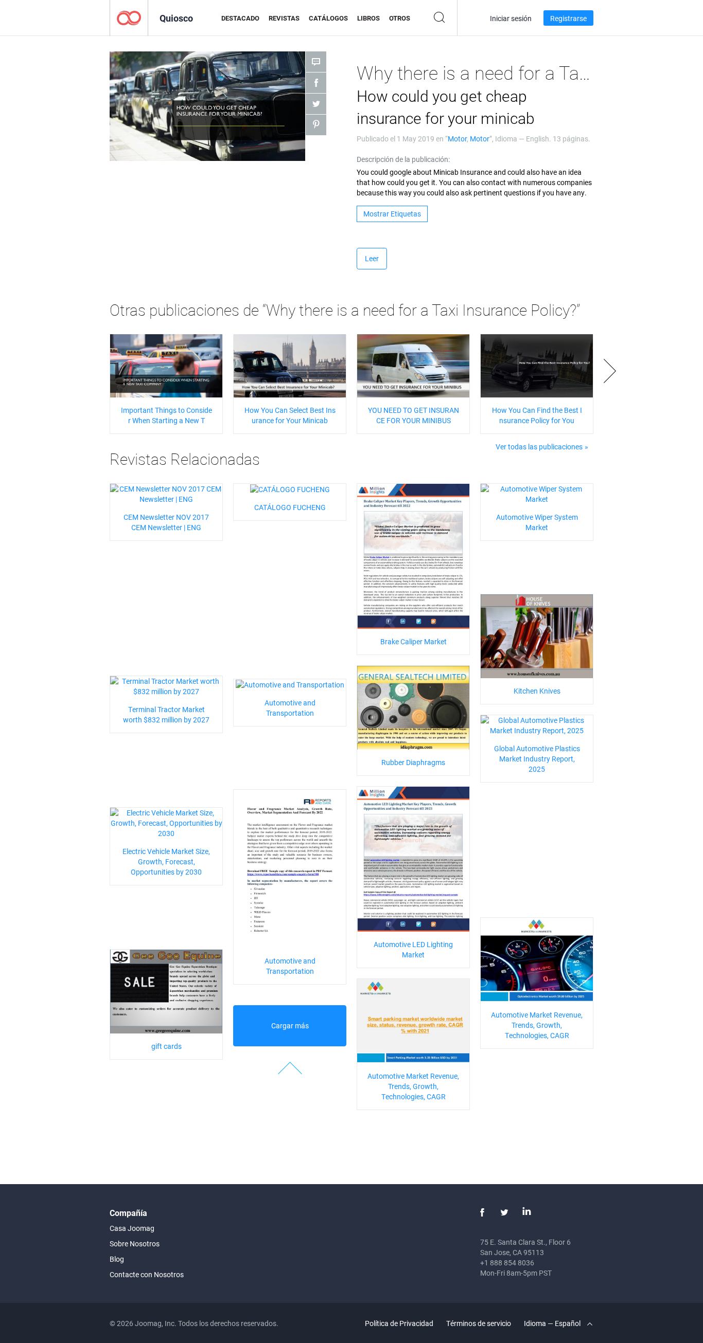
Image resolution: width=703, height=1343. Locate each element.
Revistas (284, 18)
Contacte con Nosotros (147, 1274)
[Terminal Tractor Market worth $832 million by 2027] (166, 685)
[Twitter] (504, 1212)
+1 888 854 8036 (507, 1262)
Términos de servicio (478, 1323)
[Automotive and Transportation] (290, 684)
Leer (372, 258)
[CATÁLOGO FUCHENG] (290, 489)
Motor (457, 138)
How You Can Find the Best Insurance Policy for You (537, 415)
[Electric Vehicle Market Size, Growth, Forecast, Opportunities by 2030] (166, 822)
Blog (117, 1259)
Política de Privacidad (399, 1323)
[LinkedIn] (526, 1212)
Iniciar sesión (511, 18)
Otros (399, 18)
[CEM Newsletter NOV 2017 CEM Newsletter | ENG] (166, 493)
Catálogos (328, 18)
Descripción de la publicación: (403, 159)
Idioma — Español (553, 1323)
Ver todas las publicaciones (539, 446)
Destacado (240, 18)
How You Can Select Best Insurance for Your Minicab (290, 415)
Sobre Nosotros (135, 1243)
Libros (368, 18)
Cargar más (290, 1025)
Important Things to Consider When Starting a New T (166, 415)
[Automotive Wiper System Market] (537, 493)
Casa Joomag (132, 1228)
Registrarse (568, 18)
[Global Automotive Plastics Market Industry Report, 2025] (537, 724)
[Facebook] (482, 1212)
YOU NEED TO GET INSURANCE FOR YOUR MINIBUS (413, 415)
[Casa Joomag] (129, 17)
